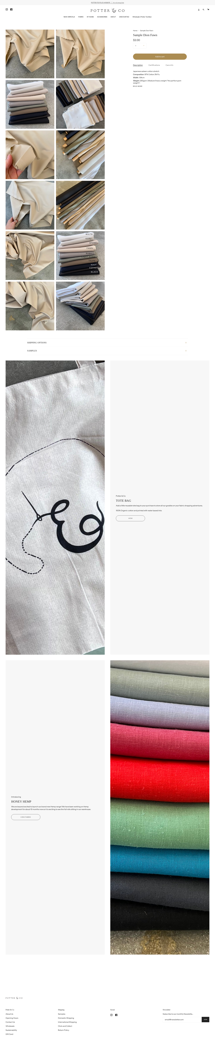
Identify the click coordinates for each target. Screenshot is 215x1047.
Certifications (154, 65)
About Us (9, 1014)
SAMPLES (32, 351)
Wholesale (10, 1026)
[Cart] (208, 9)
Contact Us (10, 1022)
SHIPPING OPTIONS (37, 342)
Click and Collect (65, 1026)
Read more (138, 86)
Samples (61, 1014)
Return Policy (63, 1030)
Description (138, 65)
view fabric (25, 817)
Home (135, 31)
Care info (169, 65)
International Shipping (67, 1022)
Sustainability (11, 1030)
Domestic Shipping (66, 1018)
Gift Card (9, 1034)
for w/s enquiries (107, 2)
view (130, 518)
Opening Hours (12, 1018)
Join (205, 1019)
